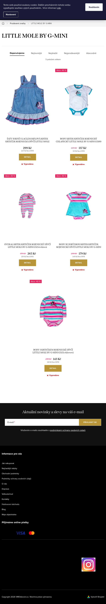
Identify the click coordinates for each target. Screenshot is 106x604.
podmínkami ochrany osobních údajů (67, 430)
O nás (4, 483)
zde (59, 7)
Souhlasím (94, 7)
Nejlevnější (36, 53)
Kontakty (5, 499)
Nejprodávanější (72, 53)
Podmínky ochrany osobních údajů (16, 478)
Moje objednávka (9, 514)
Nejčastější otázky (9, 468)
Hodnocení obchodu (10, 504)
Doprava (5, 488)
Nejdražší (52, 53)
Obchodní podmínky (10, 473)
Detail (27, 157)
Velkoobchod (7, 494)
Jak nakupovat (8, 463)
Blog (4, 509)
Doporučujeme (17, 53)
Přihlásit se (90, 422)
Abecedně (91, 53)
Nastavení (11, 14)
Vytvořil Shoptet (97, 596)
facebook (73, 564)
